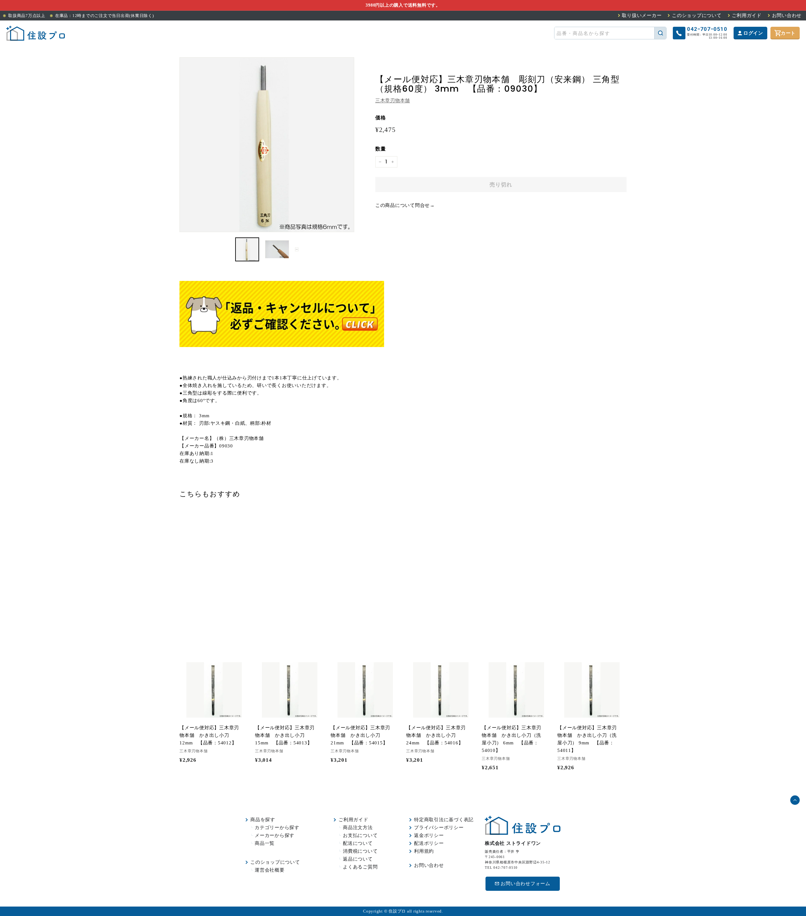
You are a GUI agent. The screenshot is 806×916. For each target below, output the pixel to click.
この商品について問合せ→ (405, 205)
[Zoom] (267, 145)
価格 (380, 117)
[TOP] (35, 33)
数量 (380, 148)
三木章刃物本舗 (392, 100)
